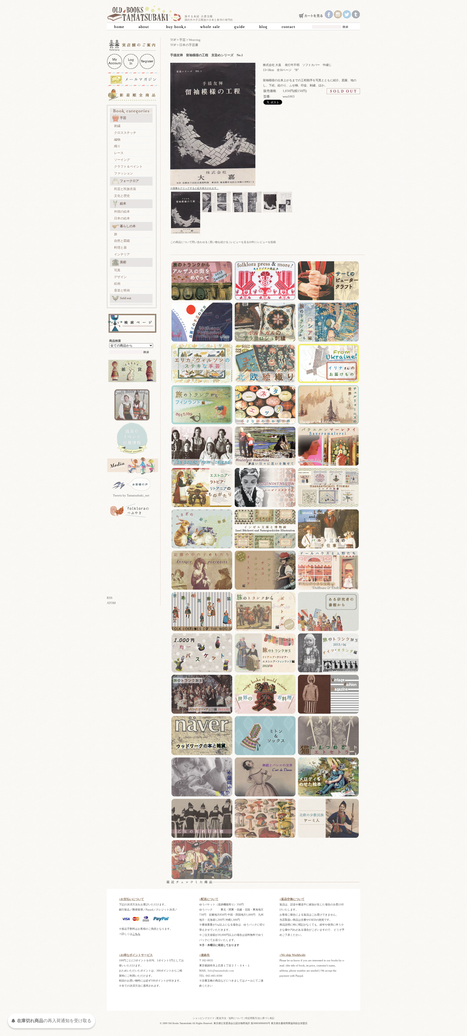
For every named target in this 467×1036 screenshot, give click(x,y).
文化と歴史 (122, 196)
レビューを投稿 (266, 242)
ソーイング (122, 160)
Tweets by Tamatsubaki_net (131, 495)
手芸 (123, 118)
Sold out (125, 298)
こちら (136, 933)
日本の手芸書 (188, 45)
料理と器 (120, 247)
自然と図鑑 (122, 241)
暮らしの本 (128, 226)
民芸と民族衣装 (125, 189)
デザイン (120, 277)
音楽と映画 (122, 290)
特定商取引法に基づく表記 (259, 1018)
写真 (117, 270)
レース (119, 153)
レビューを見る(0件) (242, 242)
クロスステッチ (125, 133)
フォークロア (129, 181)
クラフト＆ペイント (128, 166)
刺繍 (117, 126)
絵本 (123, 203)
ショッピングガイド (204, 1018)
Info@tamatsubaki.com (221, 970)
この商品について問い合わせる (189, 242)
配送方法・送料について (229, 1018)
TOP (173, 40)
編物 (117, 139)
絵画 (117, 283)
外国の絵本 (122, 211)
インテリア (122, 254)
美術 (123, 262)
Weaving (194, 40)
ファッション (123, 173)
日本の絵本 (122, 218)
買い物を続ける (219, 242)
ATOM (111, 603)
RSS (109, 598)
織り (117, 146)
